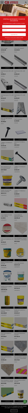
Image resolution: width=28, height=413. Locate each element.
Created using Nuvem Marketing (14, 39)
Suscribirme (14, 34)
